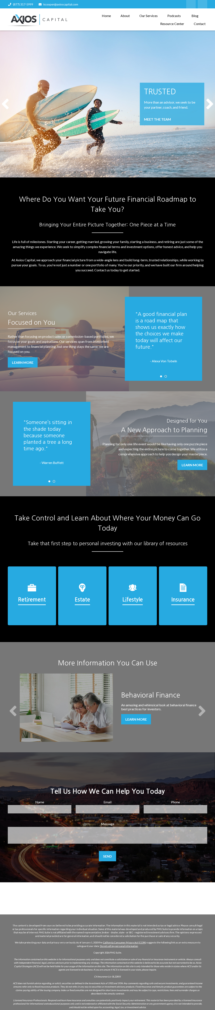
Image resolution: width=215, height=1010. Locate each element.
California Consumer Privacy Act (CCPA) (124, 942)
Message (107, 824)
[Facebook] (202, 4)
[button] (106, 15)
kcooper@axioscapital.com (60, 4)
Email (107, 802)
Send (107, 856)
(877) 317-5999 (23, 4)
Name (39, 802)
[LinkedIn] (191, 4)
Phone (175, 802)
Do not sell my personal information (119, 946)
